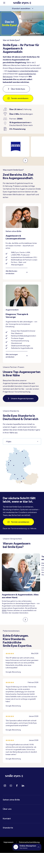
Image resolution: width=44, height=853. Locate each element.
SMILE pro (15, 252)
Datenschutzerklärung (29, 842)
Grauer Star (15, 331)
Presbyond (25, 255)
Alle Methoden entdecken (11, 272)
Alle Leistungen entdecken (12, 355)
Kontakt (7, 818)
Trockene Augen (17, 338)
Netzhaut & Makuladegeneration (23, 336)
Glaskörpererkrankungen (20, 346)
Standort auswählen (21, 8)
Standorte (8, 827)
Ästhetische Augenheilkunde (22, 348)
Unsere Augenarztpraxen (22, 398)
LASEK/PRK (15, 255)
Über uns (7, 809)
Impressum (8, 842)
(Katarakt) (24, 331)
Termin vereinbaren (19, 98)
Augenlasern (13, 71)
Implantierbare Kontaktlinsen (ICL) (24, 257)
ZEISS (4, 610)
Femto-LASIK (25, 252)
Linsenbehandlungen (28, 71)
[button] (26, 847)
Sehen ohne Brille (11, 799)
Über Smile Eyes (18, 89)
